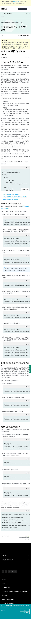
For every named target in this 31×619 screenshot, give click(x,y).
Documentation (6, 13)
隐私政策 (3, 610)
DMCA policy (6, 587)
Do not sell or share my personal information (15, 591)
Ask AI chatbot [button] (16, 1)
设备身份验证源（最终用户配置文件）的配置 (14, 197)
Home (2, 21)
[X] (6, 571)
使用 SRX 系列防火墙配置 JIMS (11, 194)
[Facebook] (3, 571)
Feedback (5, 595)
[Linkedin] (12, 571)
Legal (3, 583)
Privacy (4, 579)
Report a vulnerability (8, 599)
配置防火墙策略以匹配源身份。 (11, 199)
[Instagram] (9, 571)
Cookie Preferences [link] (8, 603)
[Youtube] (15, 571)
